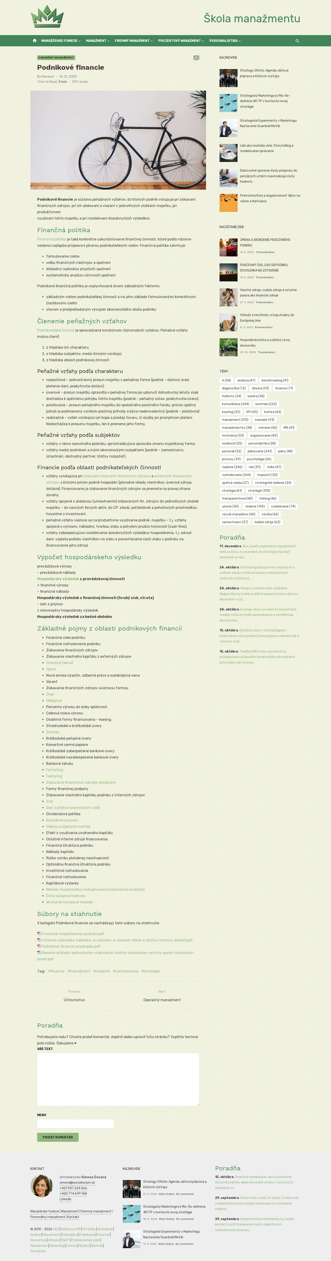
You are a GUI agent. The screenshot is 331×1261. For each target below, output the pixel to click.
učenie (230, 506)
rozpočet (267, 475)
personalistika (262, 443)
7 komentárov (266, 352)
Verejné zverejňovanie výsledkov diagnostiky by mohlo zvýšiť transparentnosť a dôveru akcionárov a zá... (259, 593)
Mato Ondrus (166, 1194)
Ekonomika (38, 1240)
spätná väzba (235, 483)
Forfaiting (54, 770)
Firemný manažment (132, 41)
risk (255, 467)
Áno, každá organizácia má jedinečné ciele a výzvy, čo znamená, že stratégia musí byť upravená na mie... (258, 551)
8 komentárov (264, 327)
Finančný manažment (56, 57)
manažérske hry (237, 428)
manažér (264, 420)
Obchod (96, 1246)
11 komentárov (265, 277)
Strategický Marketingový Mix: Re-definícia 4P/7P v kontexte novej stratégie (265, 101)
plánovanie (260, 451)
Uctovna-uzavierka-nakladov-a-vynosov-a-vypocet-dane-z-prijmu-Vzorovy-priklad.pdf (117, 940)
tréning (268, 498)
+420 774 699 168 (73, 1194)
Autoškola (105, 1229)
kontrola (266, 404)
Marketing (57, 1246)
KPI (252, 412)
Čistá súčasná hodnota (65, 896)
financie (57, 971)
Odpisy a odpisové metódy (68, 826)
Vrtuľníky (89, 1229)
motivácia (233, 436)
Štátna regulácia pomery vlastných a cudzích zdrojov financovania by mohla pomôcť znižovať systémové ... (257, 572)
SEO (56, 1229)
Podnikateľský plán (85, 1240)
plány (285, 451)
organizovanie (264, 436)
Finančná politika (51, 239)
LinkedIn (65, 1199)
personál (231, 451)
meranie (267, 428)
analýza (246, 380)
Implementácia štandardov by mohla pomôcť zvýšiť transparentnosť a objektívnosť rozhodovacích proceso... (254, 1224)
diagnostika (234, 388)
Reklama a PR (71, 1229)
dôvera (260, 388)
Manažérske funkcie (59, 41)
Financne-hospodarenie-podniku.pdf (72, 934)
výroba (270, 514)
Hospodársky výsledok (58, 579)
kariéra (256, 396)
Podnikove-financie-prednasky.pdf (71, 946)
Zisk (49, 801)
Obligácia (54, 700)
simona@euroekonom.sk (77, 1183)
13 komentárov (265, 252)
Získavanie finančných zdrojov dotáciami (81, 782)
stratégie (152, 971)
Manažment (96, 41)
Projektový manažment (179, 41)
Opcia (51, 669)
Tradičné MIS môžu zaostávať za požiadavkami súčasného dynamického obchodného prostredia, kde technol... (257, 657)
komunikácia (235, 404)
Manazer (48, 77)
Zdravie (53, 1240)
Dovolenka (37, 1251)
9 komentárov (265, 302)
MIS (289, 428)
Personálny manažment (47, 1217)
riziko (274, 467)
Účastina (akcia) (59, 663)
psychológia (259, 459)
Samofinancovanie (61, 820)
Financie (103, 1235)
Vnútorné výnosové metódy (69, 902)
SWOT (65, 1240)
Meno (41, 1115)
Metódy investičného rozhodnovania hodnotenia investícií (95, 889)
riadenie (103, 971)
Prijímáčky (69, 1235)
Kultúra (71, 1246)
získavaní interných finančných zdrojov (116, 476)
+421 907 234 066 (73, 1188)
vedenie (255, 506)
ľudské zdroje (267, 522)
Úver (50, 694)
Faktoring (54, 776)
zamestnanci (235, 522)
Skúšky (84, 1246)
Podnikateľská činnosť (55, 330)
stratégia (232, 491)
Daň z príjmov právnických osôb (73, 808)
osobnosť (232, 443)
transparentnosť (237, 498)
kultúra (272, 412)
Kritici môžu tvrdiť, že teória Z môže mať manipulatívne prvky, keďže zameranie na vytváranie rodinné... (256, 1203)
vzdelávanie (283, 506)
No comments (185, 1194)
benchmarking (275, 380)
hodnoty (231, 396)
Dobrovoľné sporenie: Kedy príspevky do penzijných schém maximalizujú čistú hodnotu (268, 176)
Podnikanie (87, 1235)
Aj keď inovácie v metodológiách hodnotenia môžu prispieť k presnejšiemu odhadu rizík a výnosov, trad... (259, 635)
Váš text (45, 1049)
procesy (231, 459)
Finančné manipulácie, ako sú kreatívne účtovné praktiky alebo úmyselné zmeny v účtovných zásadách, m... (254, 1182)
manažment (80, 971)
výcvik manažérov (238, 514)
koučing (231, 412)
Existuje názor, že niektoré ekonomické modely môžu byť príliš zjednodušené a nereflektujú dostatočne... (258, 615)
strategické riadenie (273, 483)
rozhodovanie (126, 971)
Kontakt (73, 1217)
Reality (35, 1235)
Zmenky (53, 732)
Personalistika (223, 41)
